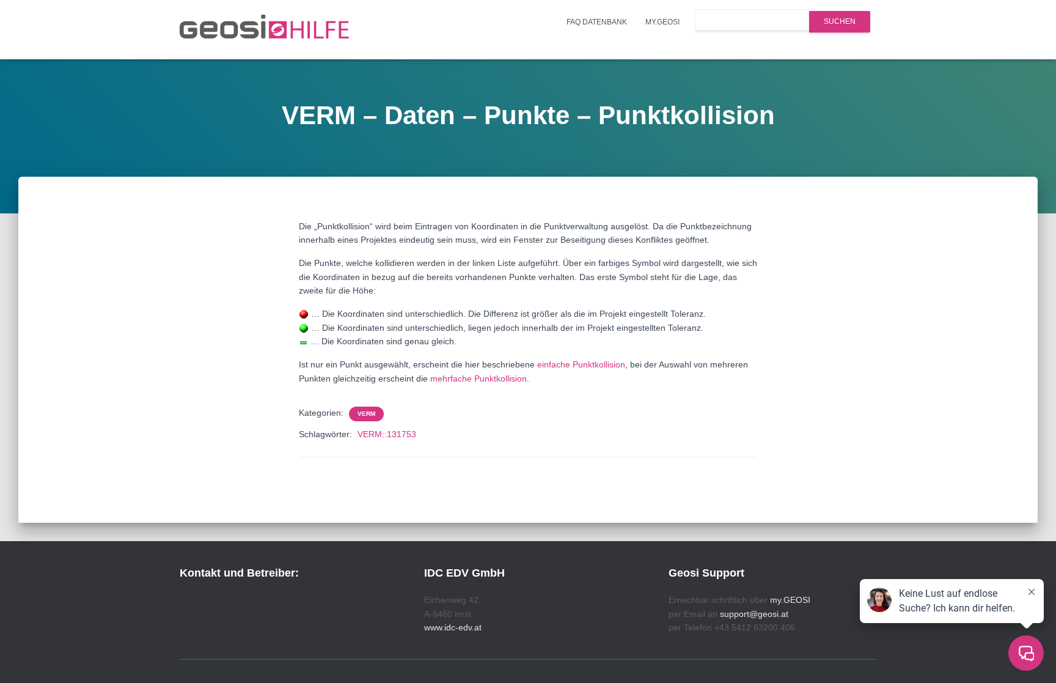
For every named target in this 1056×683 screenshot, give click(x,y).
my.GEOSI (662, 22)
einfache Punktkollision (581, 364)
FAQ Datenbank (596, 22)
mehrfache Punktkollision (478, 378)
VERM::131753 (387, 434)
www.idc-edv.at (453, 627)
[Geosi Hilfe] (264, 30)
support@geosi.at (754, 614)
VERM (366, 413)
